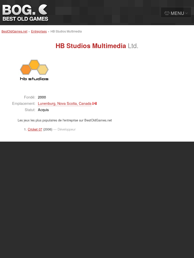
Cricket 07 (35, 129)
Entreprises (39, 31)
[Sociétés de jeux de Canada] (94, 103)
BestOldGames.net (14, 31)
